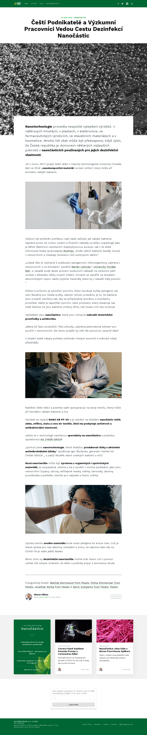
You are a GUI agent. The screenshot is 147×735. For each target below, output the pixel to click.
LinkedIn (114, 724)
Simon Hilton (41, 594)
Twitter (106, 724)
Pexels (114, 586)
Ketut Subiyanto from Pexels (91, 586)
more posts (43, 597)
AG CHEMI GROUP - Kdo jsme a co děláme (32, 652)
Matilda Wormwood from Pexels (69, 582)
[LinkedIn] (128, 3)
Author (34, 3)
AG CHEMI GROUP (51, 439)
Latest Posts (87, 724)
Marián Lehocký (81, 266)
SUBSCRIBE (73, 705)
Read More (116, 597)
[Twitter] (122, 3)
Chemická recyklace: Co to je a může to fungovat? (32, 662)
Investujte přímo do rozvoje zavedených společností (32, 643)
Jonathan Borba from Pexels (51, 586)
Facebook (97, 724)
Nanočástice (80, 17)
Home (26, 3)
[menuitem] (26, 3)
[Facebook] (118, 4)
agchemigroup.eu (52, 3)
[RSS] (132, 3)
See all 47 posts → (32, 670)
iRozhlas (68, 250)
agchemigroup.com (126, 724)
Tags (41, 3)
